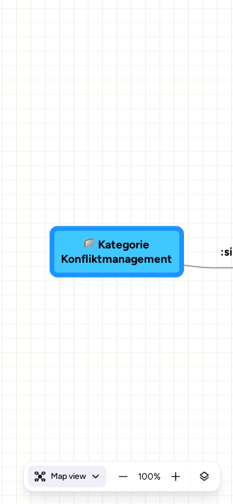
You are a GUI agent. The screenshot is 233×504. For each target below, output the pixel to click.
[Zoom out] (123, 476)
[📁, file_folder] (89, 245)
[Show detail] (204, 476)
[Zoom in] (176, 476)
